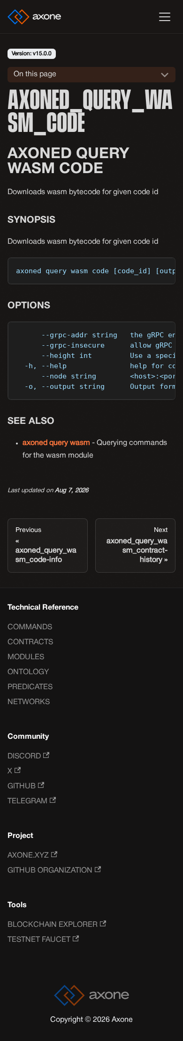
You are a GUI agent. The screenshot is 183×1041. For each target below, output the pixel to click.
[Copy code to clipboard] (164, 269)
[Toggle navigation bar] (165, 17)
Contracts (30, 642)
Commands (30, 627)
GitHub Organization (50, 870)
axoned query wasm (56, 443)
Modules (26, 657)
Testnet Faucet (39, 940)
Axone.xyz (28, 855)
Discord (24, 756)
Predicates (30, 687)
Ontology (28, 672)
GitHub (22, 786)
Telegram (27, 801)
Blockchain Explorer (53, 925)
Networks (29, 702)
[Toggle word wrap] (147, 269)
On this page (35, 74)
